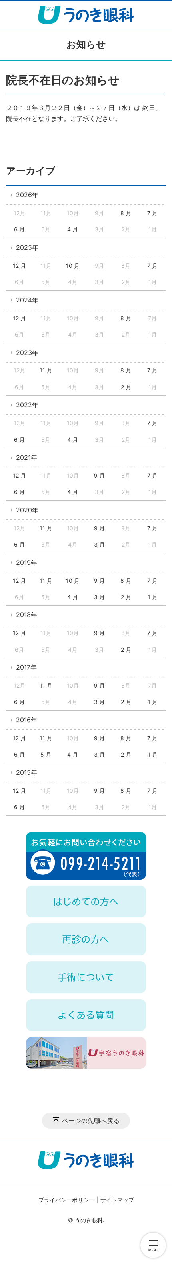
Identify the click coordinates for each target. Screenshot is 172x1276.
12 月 (19, 265)
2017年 (26, 667)
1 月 (153, 597)
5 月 (45, 754)
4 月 (72, 229)
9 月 (99, 475)
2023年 (27, 353)
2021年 (26, 457)
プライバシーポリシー (66, 1199)
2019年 (26, 562)
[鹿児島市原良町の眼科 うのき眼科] (86, 15)
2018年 (26, 615)
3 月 (99, 544)
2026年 (27, 195)
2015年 (26, 772)
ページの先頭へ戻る (91, 1121)
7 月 (152, 213)
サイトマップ (117, 1199)
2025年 (27, 247)
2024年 (27, 300)
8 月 (125, 213)
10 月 (73, 265)
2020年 (27, 510)
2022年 (27, 405)
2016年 (26, 720)
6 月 (19, 229)
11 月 (46, 370)
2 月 (126, 387)
